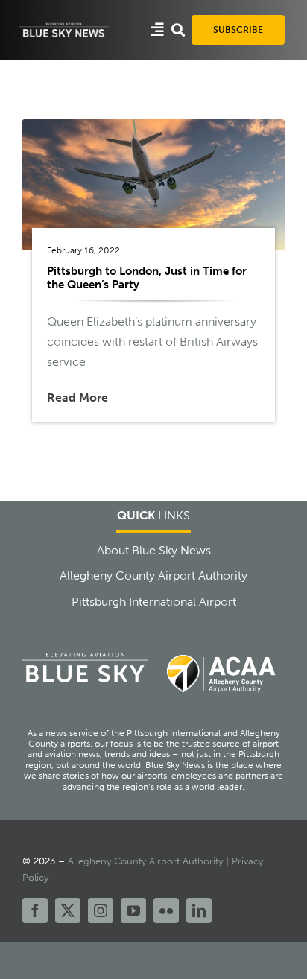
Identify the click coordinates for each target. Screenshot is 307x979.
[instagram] (100, 910)
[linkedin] (199, 910)
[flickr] (166, 910)
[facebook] (35, 910)
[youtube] (133, 910)
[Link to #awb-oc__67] (178, 30)
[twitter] (67, 910)
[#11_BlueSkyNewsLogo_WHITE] (64, 26)
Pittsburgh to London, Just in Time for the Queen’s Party (147, 277)
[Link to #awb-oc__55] (157, 29)
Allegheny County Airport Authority (145, 860)
